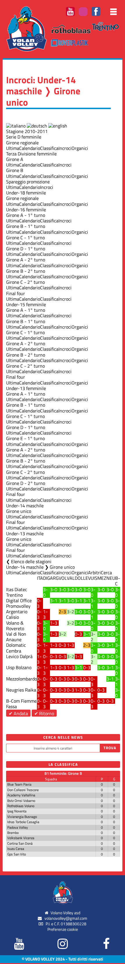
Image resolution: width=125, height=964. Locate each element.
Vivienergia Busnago (22, 816)
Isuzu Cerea (15, 848)
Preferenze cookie (62, 929)
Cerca (106, 572)
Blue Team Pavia (19, 784)
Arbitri (94, 572)
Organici (80, 148)
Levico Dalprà (19, 656)
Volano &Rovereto (15, 625)
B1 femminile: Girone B (63, 773)
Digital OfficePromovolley (19, 603)
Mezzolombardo (21, 678)
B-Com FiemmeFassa (21, 703)
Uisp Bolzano (18, 667)
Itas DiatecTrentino (16, 592)
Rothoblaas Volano (20, 806)
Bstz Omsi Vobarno (21, 800)
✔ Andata (18, 713)
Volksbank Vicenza (20, 838)
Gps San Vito (16, 854)
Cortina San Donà (20, 843)
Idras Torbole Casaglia (23, 822)
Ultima (12, 148)
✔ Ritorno (44, 713)
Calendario (29, 148)
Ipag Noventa (16, 811)
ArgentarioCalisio (16, 614)
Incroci (65, 148)
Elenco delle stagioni (31, 561)
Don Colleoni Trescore (23, 790)
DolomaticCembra (16, 648)
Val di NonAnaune (16, 636)
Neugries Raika (21, 689)
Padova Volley (17, 827)
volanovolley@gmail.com (65, 918)
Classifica (49, 148)
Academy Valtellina (21, 795)
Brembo (13, 832)
